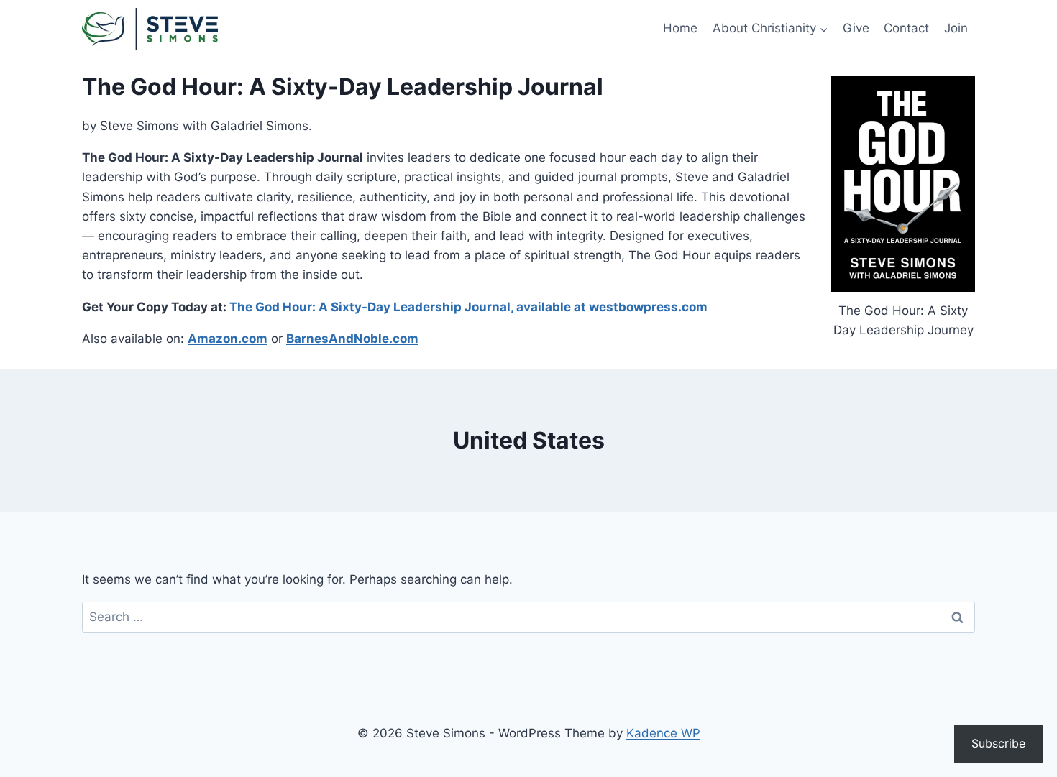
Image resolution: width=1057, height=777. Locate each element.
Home (680, 28)
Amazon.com (227, 338)
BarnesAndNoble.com (352, 338)
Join (956, 28)
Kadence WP (663, 733)
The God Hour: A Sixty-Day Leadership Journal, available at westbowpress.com (468, 307)
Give (856, 28)
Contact (906, 28)
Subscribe (998, 743)
